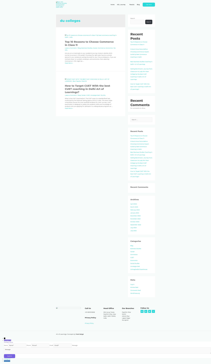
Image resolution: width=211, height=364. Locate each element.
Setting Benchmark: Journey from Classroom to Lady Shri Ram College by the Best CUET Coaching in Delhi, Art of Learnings (141, 74)
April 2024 (133, 204)
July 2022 (133, 230)
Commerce (101, 48)
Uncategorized (95, 95)
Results (131, 4)
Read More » (69, 63)
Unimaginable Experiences (138, 269)
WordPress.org (135, 293)
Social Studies (134, 263)
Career (95, 48)
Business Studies (86, 48)
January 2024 (134, 213)
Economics (109, 48)
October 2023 (134, 222)
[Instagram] (145, 311)
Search (132, 18)
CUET (88, 95)
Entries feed (134, 287)
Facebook (7, 361)
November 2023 (135, 219)
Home (112, 4)
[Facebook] (142, 311)
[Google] (153, 311)
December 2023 (135, 216)
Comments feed (135, 290)
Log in (132, 284)
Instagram (7, 359)
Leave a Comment (70, 48)
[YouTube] (149, 311)
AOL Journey (121, 4)
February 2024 (135, 210)
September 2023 (135, 224)
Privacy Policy (89, 323)
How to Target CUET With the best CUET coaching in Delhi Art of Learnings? (87, 89)
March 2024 (134, 207)
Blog (138, 4)
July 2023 (133, 227)
